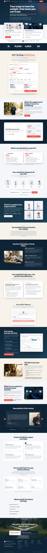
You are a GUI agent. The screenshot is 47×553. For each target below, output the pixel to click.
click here (23, 82)
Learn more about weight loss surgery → (17, 400)
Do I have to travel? (23, 509)
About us (32, 543)
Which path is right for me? (23, 504)
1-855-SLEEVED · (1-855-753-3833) (8, 546)
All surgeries (26, 543)
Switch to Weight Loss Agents (20, 546)
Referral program (39, 543)
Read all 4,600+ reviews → (13, 429)
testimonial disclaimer (30, 429)
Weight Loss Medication (15, 1)
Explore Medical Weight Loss (9, 354)
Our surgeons (26, 544)
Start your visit (19, 548)
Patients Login (37, 1)
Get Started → (27, 115)
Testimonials (32, 542)
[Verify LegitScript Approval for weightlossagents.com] (23, 41)
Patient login (38, 542)
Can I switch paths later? (23, 513)
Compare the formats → (8, 216)
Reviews (26, 1)
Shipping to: (11, 64)
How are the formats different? (23, 511)
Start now (41, 1)
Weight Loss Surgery (21, 1)
